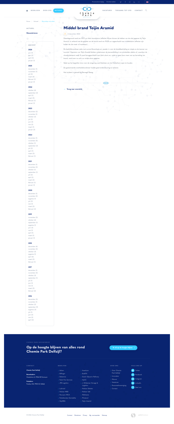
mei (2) (30, 55)
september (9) (33, 307)
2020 (30, 190)
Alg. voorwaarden (94, 415)
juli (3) (30, 201)
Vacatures (107, 10)
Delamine (63, 377)
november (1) (32, 72)
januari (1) (31, 60)
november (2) (33, 167)
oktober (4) (32, 90)
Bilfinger (62, 374)
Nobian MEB (64, 392)
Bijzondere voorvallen (48, 21)
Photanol (85, 398)
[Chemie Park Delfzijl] (87, 10)
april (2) (31, 320)
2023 (30, 108)
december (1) (32, 69)
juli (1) (30, 281)
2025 (30, 66)
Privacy (85, 415)
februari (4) (32, 291)
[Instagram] (130, 2)
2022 (30, 135)
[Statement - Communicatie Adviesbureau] (133, 415)
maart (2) (31, 180)
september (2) (33, 93)
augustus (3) (32, 310)
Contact (139, 10)
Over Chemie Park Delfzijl (116, 372)
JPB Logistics (64, 383)
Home (27, 11)
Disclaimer (77, 415)
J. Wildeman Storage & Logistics (90, 384)
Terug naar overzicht (74, 89)
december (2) (33, 111)
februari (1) (32, 79)
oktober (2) (32, 117)
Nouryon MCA (65, 395)
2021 (30, 161)
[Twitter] (121, 2)
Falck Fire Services (66, 380)
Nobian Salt (86, 392)
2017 (30, 267)
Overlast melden (111, 2)
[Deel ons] (139, 2)
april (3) (31, 58)
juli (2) (30, 74)
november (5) (33, 141)
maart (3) (31, 153)
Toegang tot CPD (123, 10)
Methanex (85, 395)
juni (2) (30, 315)
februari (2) (32, 209)
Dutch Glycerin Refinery (90, 377)
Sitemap (104, 415)
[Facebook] (125, 2)
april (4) (31, 257)
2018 (30, 243)
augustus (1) (32, 199)
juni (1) (30, 53)
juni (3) (30, 122)
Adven (62, 370)
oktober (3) (32, 252)
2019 (30, 214)
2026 (30, 50)
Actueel (58, 10)
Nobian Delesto (87, 388)
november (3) (33, 217)
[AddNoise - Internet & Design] (143, 416)
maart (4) (31, 77)
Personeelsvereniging (98, 2)
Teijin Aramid (86, 401)
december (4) (33, 246)
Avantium (85, 370)
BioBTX (84, 374)
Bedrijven (35, 10)
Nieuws (114, 379)
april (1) (30, 95)
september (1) (33, 172)
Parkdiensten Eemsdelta (68, 398)
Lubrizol (62, 388)
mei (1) (30, 204)
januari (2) (31, 130)
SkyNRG (62, 401)
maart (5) (31, 98)
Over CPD (47, 10)
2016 (30, 296)
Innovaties (115, 376)
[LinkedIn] (134, 2)
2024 (30, 87)
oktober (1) (32, 143)
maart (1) (31, 127)
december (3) (33, 299)
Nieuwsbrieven (32, 33)
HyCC (84, 380)
